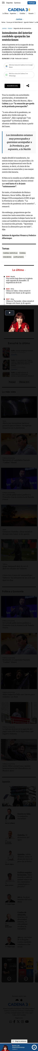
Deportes (9, 3)
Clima (12, 289)
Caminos (17, 3)
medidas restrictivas (10, 253)
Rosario (31, 13)
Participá (31, 3)
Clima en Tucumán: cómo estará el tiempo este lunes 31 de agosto (20, 302)
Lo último (18, 269)
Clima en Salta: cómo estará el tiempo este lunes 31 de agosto (18, 292)
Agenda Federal (28, 22)
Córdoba (22, 13)
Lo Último (5, 13)
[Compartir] (27, 86)
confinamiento (18, 257)
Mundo (12, 276)
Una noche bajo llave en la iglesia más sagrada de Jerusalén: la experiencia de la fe (19, 280)
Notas (3, 22)
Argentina (13, 13)
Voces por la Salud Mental (14, 22)
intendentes (7, 257)
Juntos (19, 19)
